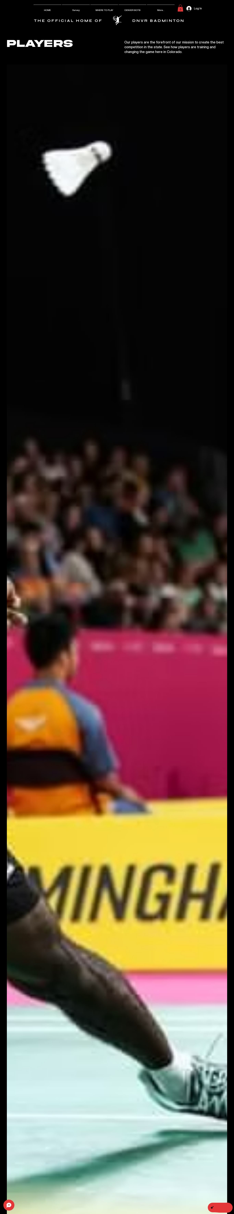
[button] (180, 8)
